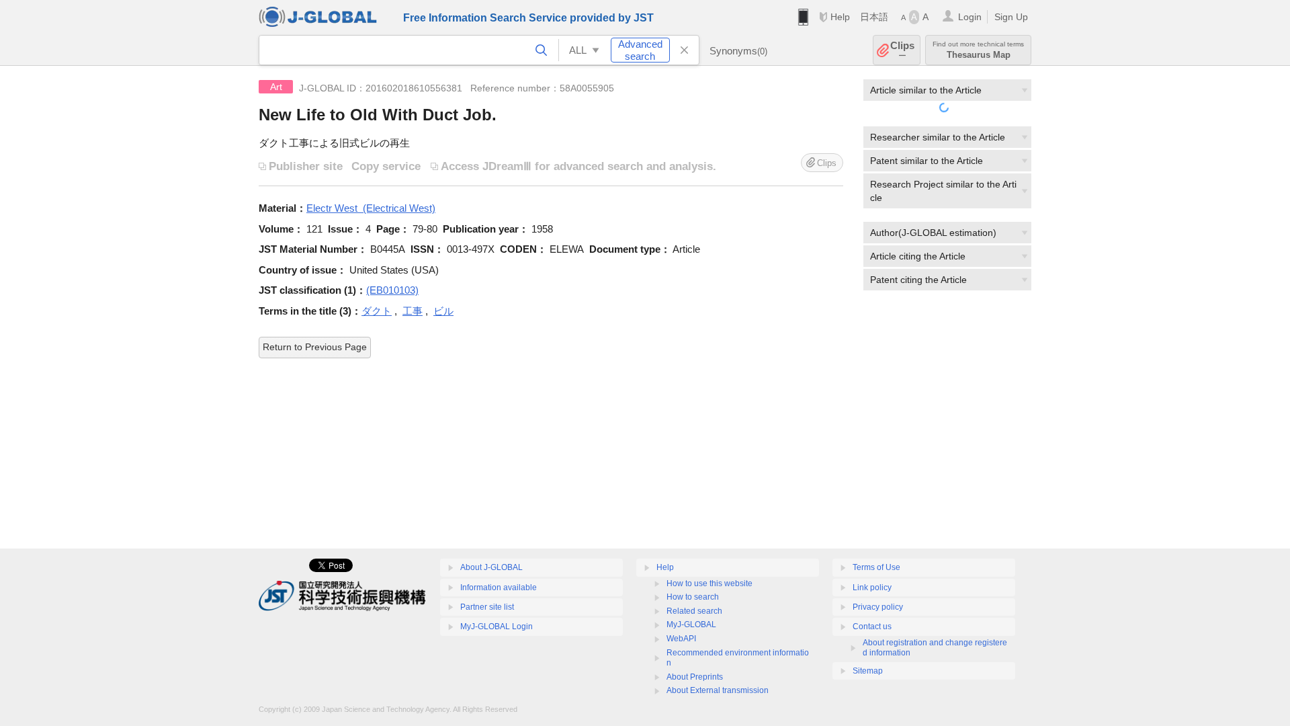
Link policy (872, 587)
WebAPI (681, 638)
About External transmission (717, 690)
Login (970, 16)
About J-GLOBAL (491, 567)
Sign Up (1011, 16)
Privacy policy (878, 607)
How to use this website (709, 583)
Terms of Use (876, 567)
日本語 (874, 16)
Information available (498, 587)
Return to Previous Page (315, 346)
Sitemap (868, 671)
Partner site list (487, 607)
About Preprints (694, 677)
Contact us (872, 626)
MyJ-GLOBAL (691, 624)
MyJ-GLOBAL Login (496, 626)
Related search (694, 611)
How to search (692, 597)
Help (840, 16)
